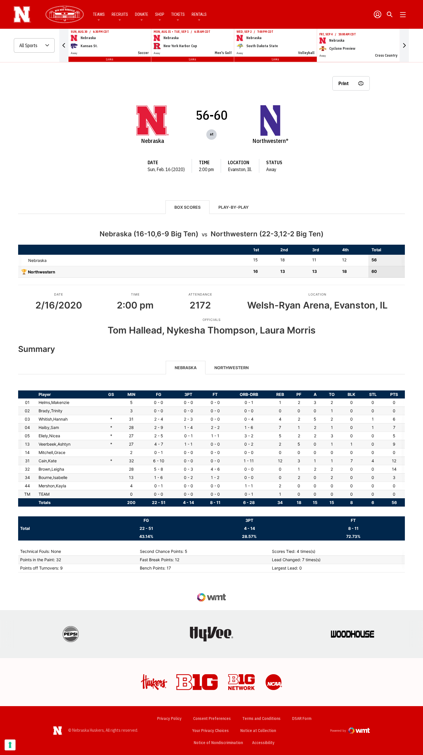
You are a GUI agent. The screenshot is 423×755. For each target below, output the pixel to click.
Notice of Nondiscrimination (218, 742)
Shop (159, 14)
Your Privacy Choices (210, 730)
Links (109, 59)
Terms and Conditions (261, 718)
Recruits (120, 14)
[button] (63, 45)
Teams (99, 14)
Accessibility (263, 742)
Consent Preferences (212, 718)
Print (343, 83)
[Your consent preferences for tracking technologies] (10, 744)
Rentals (199, 14)
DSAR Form (301, 718)
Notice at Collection (258, 730)
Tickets (178, 14)
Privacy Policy (169, 718)
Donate (141, 14)
